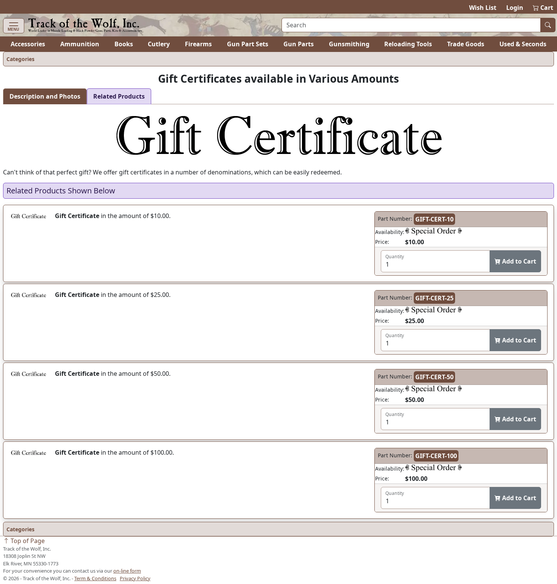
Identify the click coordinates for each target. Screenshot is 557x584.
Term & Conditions (95, 578)
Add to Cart (518, 261)
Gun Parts (298, 44)
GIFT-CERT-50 (434, 377)
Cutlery (159, 44)
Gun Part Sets (247, 44)
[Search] (547, 25)
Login (514, 7)
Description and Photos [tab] (44, 96)
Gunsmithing (349, 44)
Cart (543, 7)
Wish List (482, 7)
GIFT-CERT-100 (436, 456)
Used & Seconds (522, 44)
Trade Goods (465, 44)
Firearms (198, 44)
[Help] (433, 232)
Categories (20, 59)
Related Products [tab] (119, 96)
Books (123, 44)
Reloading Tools (408, 44)
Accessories (28, 44)
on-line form (127, 570)
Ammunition (79, 44)
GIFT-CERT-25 (434, 298)
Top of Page (27, 541)
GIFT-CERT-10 (434, 219)
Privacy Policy (135, 578)
